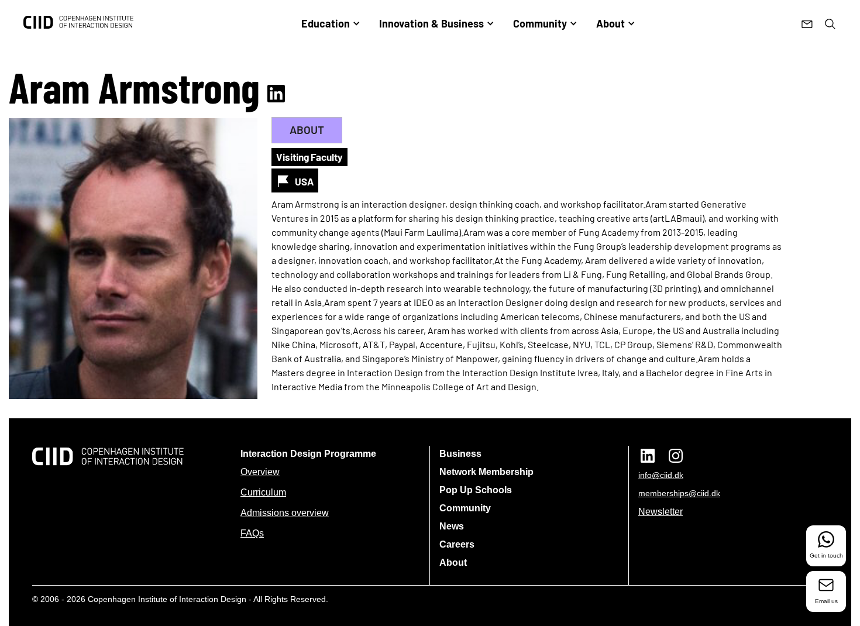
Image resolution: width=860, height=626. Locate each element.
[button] (330, 23)
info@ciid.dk (660, 475)
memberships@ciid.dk (679, 493)
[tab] (306, 130)
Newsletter (660, 512)
